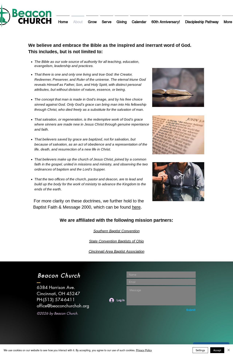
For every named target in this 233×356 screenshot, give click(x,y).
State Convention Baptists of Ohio (116, 241)
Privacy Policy (144, 350)
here (136, 207)
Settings (200, 350)
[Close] (228, 350)
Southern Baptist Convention (116, 231)
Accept (217, 350)
